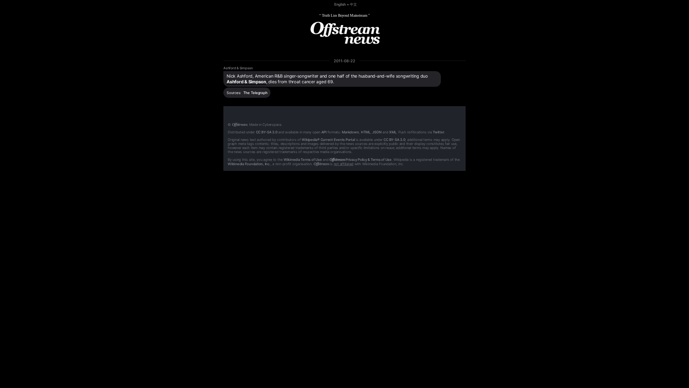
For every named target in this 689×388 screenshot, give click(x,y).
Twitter (438, 132)
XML (392, 132)
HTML (365, 132)
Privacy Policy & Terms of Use (360, 160)
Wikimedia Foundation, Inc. (249, 164)
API (323, 132)
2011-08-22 (344, 60)
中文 (353, 4)
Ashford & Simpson (238, 68)
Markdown (350, 132)
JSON (376, 132)
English (340, 4)
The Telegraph (255, 93)
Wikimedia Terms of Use (303, 160)
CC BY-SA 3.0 (266, 132)
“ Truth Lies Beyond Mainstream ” (344, 15)
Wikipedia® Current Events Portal (328, 140)
